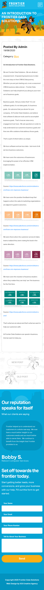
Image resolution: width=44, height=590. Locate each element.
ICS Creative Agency (29, 584)
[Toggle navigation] (40, 4)
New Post (17, 362)
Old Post (22, 377)
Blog (16, 56)
